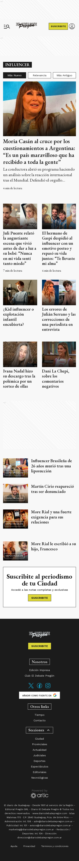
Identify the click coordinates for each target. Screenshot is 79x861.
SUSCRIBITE (58, 26)
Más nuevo (14, 75)
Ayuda (14, 846)
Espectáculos (14, 472)
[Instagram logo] (47, 688)
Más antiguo (64, 75)
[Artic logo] (39, 793)
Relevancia (39, 75)
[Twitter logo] (31, 688)
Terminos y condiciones (54, 846)
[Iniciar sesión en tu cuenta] (72, 26)
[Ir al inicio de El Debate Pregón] (26, 26)
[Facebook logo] (39, 688)
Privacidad (29, 846)
